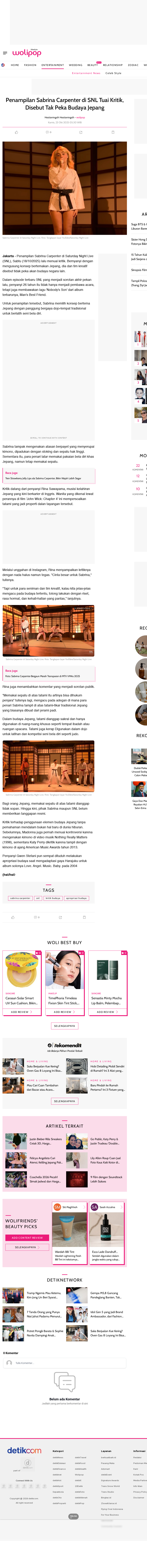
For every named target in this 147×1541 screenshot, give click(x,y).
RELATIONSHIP (113, 65)
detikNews (58, 1457)
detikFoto (80, 1492)
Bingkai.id (106, 1497)
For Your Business (110, 1515)
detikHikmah (81, 1497)
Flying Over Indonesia (112, 1509)
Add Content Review (27, 1237)
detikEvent (106, 1474)
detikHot (57, 1480)
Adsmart (105, 1469)
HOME (15, 65)
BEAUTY (92, 65)
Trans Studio (107, 1492)
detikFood (80, 1463)
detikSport (58, 1486)
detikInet (57, 1474)
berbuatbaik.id (108, 1457)
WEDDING (75, 65)
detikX (78, 1480)
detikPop (79, 1503)
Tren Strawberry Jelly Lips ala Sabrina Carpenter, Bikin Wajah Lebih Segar (43, 478)
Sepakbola (58, 1492)
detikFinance (59, 1469)
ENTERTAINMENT (53, 65)
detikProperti (59, 1503)
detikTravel (80, 1457)
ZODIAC (133, 65)
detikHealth (80, 1469)
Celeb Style (114, 73)
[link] (65, 1045)
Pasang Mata (107, 1463)
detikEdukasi (59, 1463)
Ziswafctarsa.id (109, 1503)
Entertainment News (86, 73)
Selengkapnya (25, 1247)
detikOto (57, 1497)
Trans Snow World (110, 1486)
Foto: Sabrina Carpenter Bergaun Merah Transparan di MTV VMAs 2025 (42, 676)
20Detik (79, 1486)
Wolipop (79, 1474)
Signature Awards (110, 1480)
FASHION (30, 65)
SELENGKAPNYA (64, 1026)
